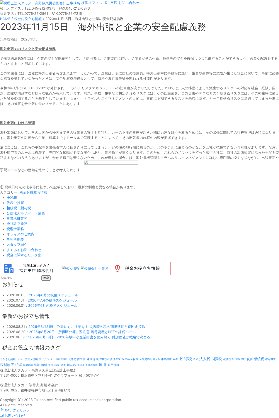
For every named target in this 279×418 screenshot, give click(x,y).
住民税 (81, 359)
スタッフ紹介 (17, 244)
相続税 (259, 359)
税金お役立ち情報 (33, 192)
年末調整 (166, 359)
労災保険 (115, 359)
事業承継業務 (17, 218)
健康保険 (93, 359)
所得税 (186, 358)
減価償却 (228, 359)
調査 (63, 365)
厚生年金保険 (130, 359)
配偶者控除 (92, 365)
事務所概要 (15, 239)
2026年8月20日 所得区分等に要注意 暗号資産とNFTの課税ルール (82, 332)
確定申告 (270, 359)
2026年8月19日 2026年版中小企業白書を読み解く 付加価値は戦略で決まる (89, 337)
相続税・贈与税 (19, 208)
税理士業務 (15, 229)
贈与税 (71, 365)
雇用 (102, 364)
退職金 (81, 365)
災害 (250, 359)
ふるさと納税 (8, 359)
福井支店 (109, 2)
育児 (50, 365)
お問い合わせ (128, 2)
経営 (37, 365)
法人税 (204, 358)
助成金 (104, 359)
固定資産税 (146, 359)
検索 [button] (46, 278)
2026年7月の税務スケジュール (52, 300)
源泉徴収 (240, 359)
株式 (195, 359)
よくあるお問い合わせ (24, 250)
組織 (18, 364)
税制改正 (7, 365)
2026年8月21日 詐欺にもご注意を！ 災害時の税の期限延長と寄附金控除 (86, 326)
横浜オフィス (91, 2)
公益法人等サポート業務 (26, 213)
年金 (176, 359)
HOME (12, 197)
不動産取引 (62, 359)
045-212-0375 (16, 410)
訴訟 (57, 365)
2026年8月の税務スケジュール (53, 295)
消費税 (216, 359)
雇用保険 (113, 365)
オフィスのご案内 (20, 234)
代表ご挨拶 (15, 203)
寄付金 (156, 359)
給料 (44, 365)
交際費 (72, 359)
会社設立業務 (17, 223)
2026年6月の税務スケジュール (52, 305)
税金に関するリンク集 (24, 255)
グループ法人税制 (27, 359)
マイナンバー (46, 359)
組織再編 (28, 365)
